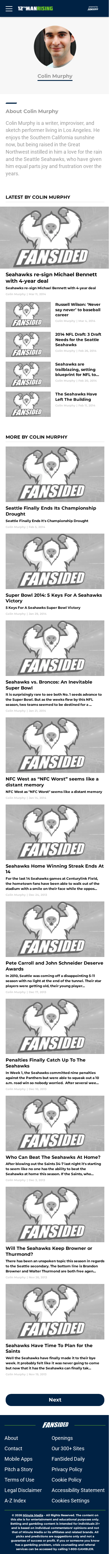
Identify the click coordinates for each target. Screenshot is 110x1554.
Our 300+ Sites (68, 1448)
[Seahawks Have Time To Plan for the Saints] (55, 1330)
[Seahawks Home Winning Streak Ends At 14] (55, 850)
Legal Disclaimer (23, 1490)
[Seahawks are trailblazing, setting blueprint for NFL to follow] (55, 374)
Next (55, 1400)
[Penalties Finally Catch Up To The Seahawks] (55, 1045)
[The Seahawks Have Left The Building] (55, 404)
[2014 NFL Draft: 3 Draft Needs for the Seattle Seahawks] (55, 344)
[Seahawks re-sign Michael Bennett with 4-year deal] (55, 251)
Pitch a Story (19, 1469)
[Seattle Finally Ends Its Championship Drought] (55, 487)
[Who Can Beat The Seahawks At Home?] (55, 1139)
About (11, 1438)
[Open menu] (9, 8)
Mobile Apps (18, 1459)
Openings (62, 1438)
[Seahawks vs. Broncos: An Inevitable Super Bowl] (55, 666)
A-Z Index (15, 1501)
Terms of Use (19, 1480)
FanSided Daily (68, 1459)
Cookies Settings (70, 1501)
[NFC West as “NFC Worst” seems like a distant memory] (55, 758)
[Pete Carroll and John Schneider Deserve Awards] (55, 947)
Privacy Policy (67, 1469)
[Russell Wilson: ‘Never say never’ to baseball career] (55, 314)
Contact (13, 1448)
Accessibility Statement (78, 1490)
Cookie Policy (67, 1480)
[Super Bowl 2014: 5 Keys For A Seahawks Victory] (55, 575)
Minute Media (33, 1515)
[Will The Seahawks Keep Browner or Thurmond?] (55, 1233)
